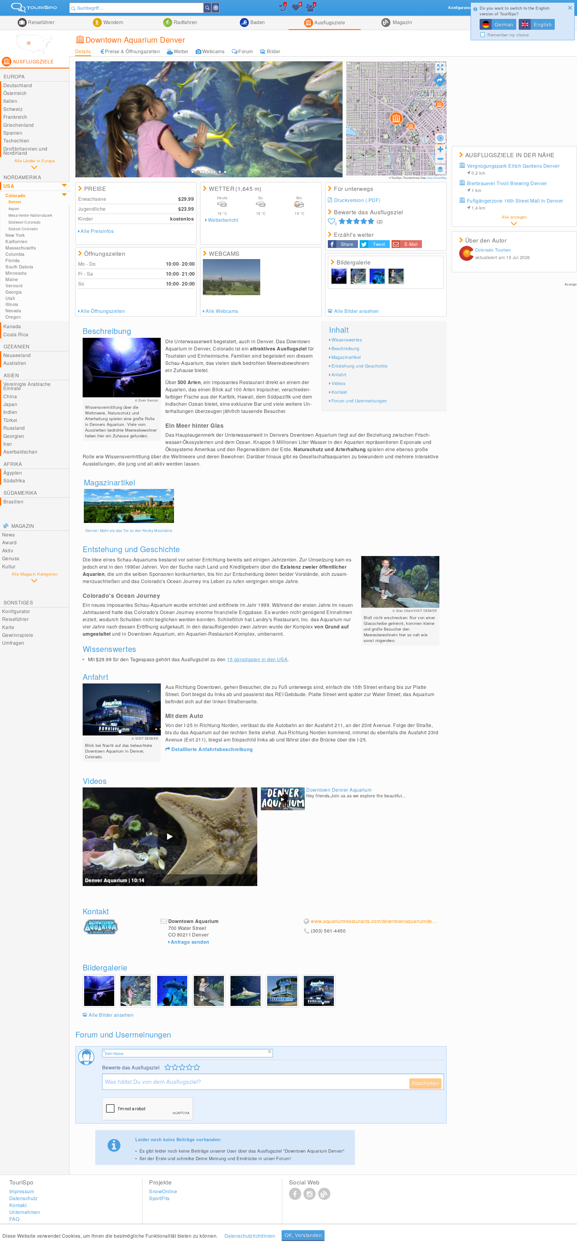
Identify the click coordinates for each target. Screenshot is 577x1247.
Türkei (10, 420)
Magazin (402, 22)
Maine (11, 279)
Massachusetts (20, 248)
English (543, 24)
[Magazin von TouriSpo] (324, 1194)
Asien (11, 375)
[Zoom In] (440, 149)
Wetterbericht (223, 220)
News (8, 534)
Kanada (12, 326)
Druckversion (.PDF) (357, 200)
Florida (12, 260)
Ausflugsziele (329, 22)
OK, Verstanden (303, 1235)
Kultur (9, 566)
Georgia (13, 292)
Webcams (213, 51)
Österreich (15, 93)
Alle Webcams (222, 311)
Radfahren (184, 22)
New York (15, 235)
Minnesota (15, 273)
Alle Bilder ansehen (356, 311)
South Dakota (19, 267)
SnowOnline (163, 1191)
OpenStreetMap (437, 177)
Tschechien (16, 140)
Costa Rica (16, 334)
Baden (257, 22)
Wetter (181, 51)
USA (8, 185)
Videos (338, 383)
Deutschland (17, 85)
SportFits (159, 1198)
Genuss (11, 558)
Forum (245, 51)
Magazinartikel (346, 357)
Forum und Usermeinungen (359, 400)
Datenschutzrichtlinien (249, 1235)
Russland (14, 427)
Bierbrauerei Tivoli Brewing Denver (507, 186)
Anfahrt (339, 374)
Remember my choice (508, 35)
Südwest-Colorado (24, 222)
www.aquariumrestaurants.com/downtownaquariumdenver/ (375, 921)
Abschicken (425, 1083)
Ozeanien (17, 346)
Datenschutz (23, 1198)
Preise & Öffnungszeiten (132, 51)
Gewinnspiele (17, 634)
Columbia (14, 254)
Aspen (14, 208)
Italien (10, 100)
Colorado (15, 195)
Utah (10, 298)
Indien (10, 411)
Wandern (113, 22)
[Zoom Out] (440, 159)
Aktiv (7, 550)
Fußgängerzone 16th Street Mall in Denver (515, 204)
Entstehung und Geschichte (359, 365)
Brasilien (13, 501)
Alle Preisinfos (97, 231)
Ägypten (12, 472)
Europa (14, 76)
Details (83, 51)
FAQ (14, 1218)
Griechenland (18, 124)
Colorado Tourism (493, 249)
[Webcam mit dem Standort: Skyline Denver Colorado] (231, 277)
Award (9, 542)
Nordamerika (22, 177)
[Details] (129, 506)
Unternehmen (24, 1212)
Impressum (21, 1191)
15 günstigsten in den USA (257, 659)
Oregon (13, 317)
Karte (8, 627)
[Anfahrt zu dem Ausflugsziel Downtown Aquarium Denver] (439, 80)
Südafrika (14, 480)
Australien (14, 362)
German (504, 24)
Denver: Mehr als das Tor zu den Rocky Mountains (128, 530)
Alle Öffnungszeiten (103, 311)
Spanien (12, 132)
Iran (7, 443)
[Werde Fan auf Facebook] (295, 1194)
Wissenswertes (346, 339)
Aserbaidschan (20, 451)
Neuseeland (17, 355)
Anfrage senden (190, 941)
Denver (15, 201)
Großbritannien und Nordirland (25, 150)
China (10, 396)
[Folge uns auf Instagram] (310, 1194)
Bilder (273, 51)
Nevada (13, 310)
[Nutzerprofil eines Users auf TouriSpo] (466, 254)
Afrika (13, 463)
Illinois (11, 304)
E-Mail (411, 244)
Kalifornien (16, 241)
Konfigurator (16, 611)
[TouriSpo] (34, 9)
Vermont (14, 286)
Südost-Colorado (23, 228)
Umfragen (13, 642)
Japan (10, 404)
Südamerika (20, 492)
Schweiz (13, 108)
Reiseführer (41, 22)
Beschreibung (345, 348)
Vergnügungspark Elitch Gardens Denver (513, 169)
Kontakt (339, 392)
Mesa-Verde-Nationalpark (30, 215)
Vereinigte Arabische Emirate (27, 386)
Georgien (13, 435)
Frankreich (15, 116)
